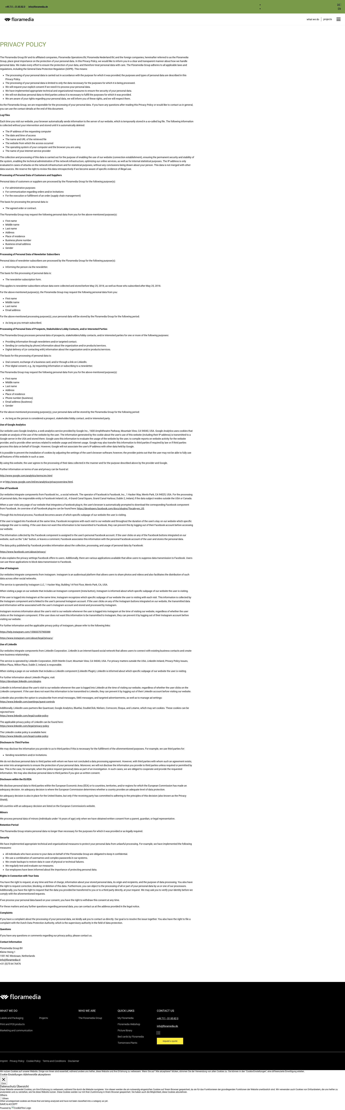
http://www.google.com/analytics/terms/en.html (26, 475)
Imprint (4, 1061)
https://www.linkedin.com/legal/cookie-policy (24, 715)
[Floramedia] (20, 996)
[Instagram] (160, 1033)
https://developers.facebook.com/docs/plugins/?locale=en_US (110, 508)
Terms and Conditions (54, 1061)
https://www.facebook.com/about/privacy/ (23, 551)
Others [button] (3, 1095)
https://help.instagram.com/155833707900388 (25, 631)
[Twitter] (157, 1033)
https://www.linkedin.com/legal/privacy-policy (24, 725)
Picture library (125, 1030)
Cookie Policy (33, 1061)
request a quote (170, 1041)
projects (327, 19)
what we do (313, 19)
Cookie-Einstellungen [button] (11, 1074)
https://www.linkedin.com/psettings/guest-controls (27, 701)
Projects (43, 1018)
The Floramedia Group (90, 1018)
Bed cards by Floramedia (131, 1036)
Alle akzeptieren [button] (42, 1074)
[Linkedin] (159, 1033)
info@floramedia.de (38, 6)
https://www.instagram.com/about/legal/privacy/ (26, 638)
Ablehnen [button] (28, 1074)
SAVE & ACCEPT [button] (9, 1104)
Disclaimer (73, 1061)
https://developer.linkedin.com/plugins (20, 681)
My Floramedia (126, 1018)
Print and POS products (12, 1024)
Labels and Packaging (11, 1018)
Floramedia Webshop (129, 1024)
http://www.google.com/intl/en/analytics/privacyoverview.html (39, 481)
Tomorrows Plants (127, 1042)
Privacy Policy (17, 1061)
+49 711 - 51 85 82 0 (15, 6)
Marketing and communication (16, 1030)
